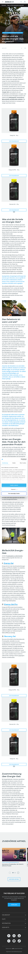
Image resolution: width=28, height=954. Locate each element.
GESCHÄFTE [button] (5, 927)
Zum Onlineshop (14, 141)
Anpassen (13, 489)
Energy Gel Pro (11, 604)
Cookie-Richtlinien (18, 948)
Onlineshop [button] (6, 915)
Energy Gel (8, 563)
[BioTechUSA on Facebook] (8, 935)
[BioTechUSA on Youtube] (19, 935)
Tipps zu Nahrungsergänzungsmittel (15, 5)
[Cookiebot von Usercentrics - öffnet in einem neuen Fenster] (21, 459)
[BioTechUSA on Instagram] (14, 935)
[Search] (21, 1)
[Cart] (25, 1)
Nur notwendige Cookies (14, 493)
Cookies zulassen (14, 485)
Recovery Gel (10, 636)
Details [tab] (14, 463)
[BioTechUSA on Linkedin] (14, 940)
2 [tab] (15, 872)
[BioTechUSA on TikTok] (19, 940)
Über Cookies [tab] (23, 463)
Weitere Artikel (14, 879)
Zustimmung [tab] (5, 463)
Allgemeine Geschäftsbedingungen (14, 951)
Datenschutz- (9, 948)
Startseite (4, 5)
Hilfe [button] (3, 919)
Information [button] (6, 923)
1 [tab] (12, 872)
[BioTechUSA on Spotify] (8, 940)
